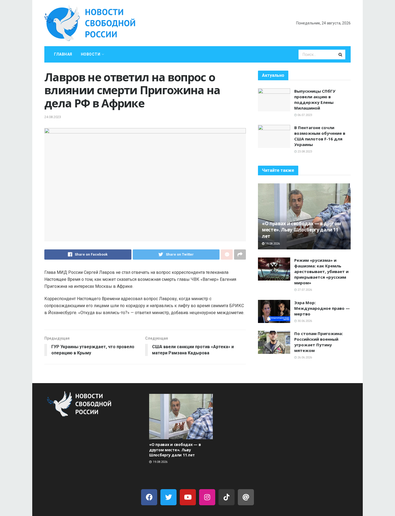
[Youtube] (188, 497)
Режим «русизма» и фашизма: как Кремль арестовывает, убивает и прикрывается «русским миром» (321, 271)
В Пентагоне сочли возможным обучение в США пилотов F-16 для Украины (319, 136)
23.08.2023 (304, 151)
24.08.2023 (52, 117)
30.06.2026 (304, 321)
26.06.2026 (304, 357)
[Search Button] (341, 54)
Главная (63, 54)
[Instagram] (207, 497)
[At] (246, 497)
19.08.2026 (272, 243)
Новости (90, 54)
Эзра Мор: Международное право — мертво (322, 308)
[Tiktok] (226, 497)
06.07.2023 (304, 115)
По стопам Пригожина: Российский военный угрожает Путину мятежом (318, 342)
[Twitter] (168, 497)
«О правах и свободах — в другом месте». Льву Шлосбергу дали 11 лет (301, 229)
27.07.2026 (304, 290)
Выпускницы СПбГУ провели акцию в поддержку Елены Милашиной (314, 99)
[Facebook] (149, 497)
